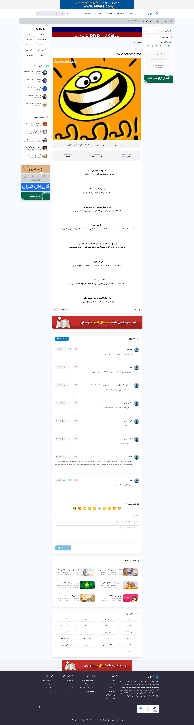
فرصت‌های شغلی (110, 695)
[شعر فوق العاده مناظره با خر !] (75, 598)
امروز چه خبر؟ (69, 688)
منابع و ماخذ (90, 691)
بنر (51, 691)
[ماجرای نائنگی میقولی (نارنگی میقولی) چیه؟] (118, 585)
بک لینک (49, 688)
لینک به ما (112, 691)
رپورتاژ (50, 684)
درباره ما (113, 684)
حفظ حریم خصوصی (88, 680)
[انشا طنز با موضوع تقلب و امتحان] (118, 572)
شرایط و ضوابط (89, 684)
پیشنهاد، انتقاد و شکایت (87, 688)
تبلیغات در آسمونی (46, 680)
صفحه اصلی (69, 680)
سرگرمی (159, 21)
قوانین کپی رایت (110, 699)
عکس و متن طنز (148, 21)
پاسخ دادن (62, 349)
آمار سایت (112, 688)
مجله (71, 684)
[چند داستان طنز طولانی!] (75, 585)
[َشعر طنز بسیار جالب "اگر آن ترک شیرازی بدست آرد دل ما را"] (75, 572)
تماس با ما (112, 680)
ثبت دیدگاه (63, 339)
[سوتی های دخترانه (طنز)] (118, 598)
